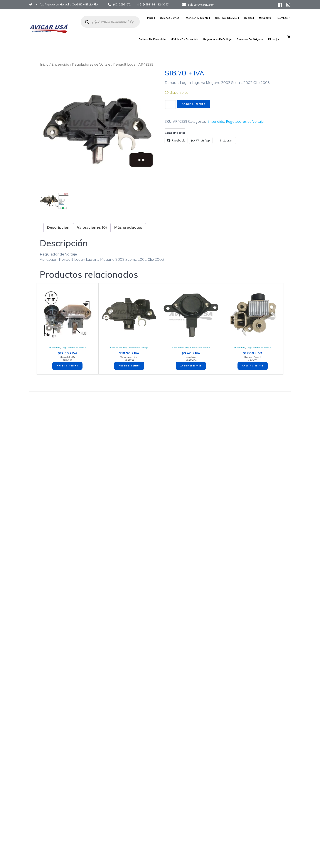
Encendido (60, 64)
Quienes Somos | (170, 17)
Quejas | (249, 17)
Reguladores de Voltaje (217, 39)
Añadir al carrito (193, 104)
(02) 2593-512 (122, 4)
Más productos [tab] (128, 227)
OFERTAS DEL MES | (227, 17)
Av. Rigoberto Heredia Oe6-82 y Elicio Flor (69, 4)
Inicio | (151, 17)
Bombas (283, 17)
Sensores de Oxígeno (250, 39)
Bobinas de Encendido (152, 39)
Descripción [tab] (58, 227)
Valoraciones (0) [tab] (92, 227)
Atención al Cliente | (198, 17)
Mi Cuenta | (265, 17)
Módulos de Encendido (184, 39)
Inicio (44, 64)
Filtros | (272, 39)
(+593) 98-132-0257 (155, 4)
